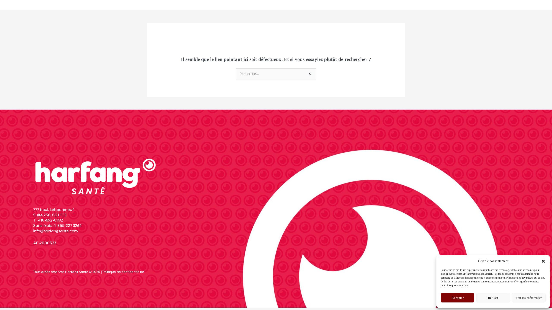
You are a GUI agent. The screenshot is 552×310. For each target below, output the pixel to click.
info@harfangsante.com (55, 231)
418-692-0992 (50, 220)
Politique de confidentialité (123, 272)
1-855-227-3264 (68, 225)
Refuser (493, 297)
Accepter (458, 297)
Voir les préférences (529, 297)
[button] (543, 261)
